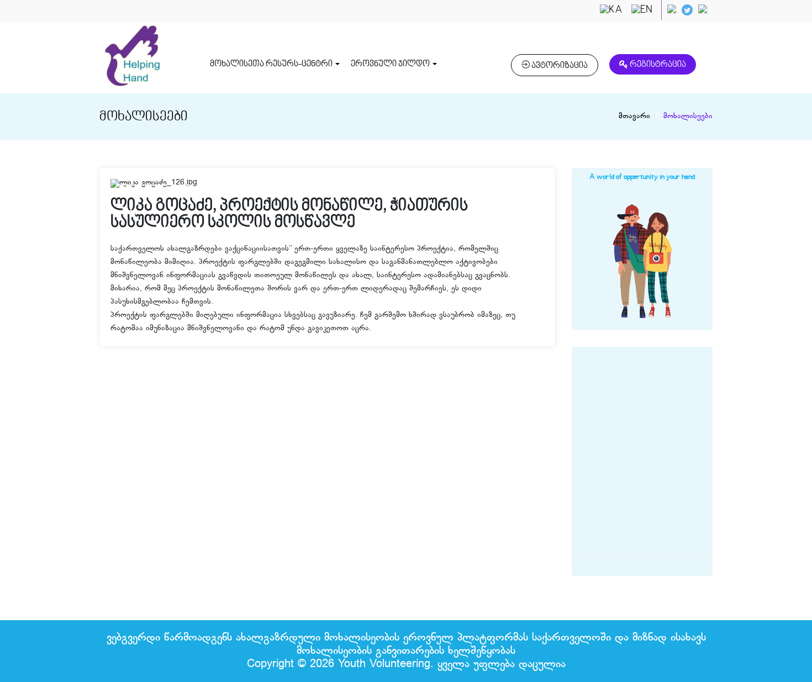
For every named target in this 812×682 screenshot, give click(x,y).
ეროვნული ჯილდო (391, 64)
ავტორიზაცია (559, 65)
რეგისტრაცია (657, 64)
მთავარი (634, 116)
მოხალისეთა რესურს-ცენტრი (272, 64)
